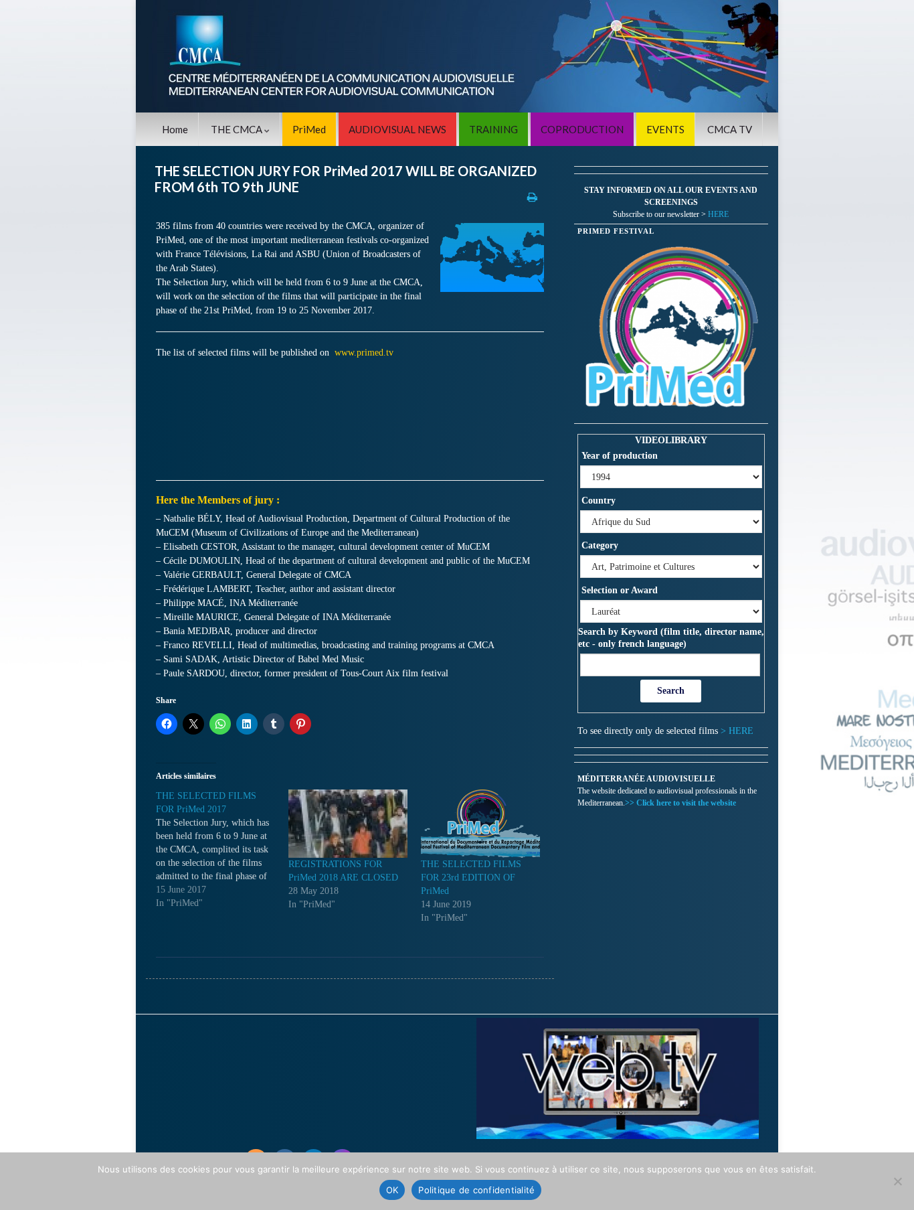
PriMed (309, 129)
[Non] (897, 1181)
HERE (718, 214)
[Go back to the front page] (457, 56)
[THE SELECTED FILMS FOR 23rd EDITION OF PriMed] (480, 823)
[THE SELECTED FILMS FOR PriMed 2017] (222, 849)
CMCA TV (729, 129)
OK (392, 1190)
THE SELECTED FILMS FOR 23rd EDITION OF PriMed (471, 877)
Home (175, 129)
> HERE (737, 731)
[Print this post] (532, 196)
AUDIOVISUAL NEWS (397, 129)
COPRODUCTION (582, 129)
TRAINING (493, 129)
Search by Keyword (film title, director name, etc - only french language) (671, 638)
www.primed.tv (364, 353)
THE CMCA (237, 129)
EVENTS (665, 129)
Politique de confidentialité (476, 1190)
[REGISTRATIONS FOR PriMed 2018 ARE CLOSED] (347, 823)
